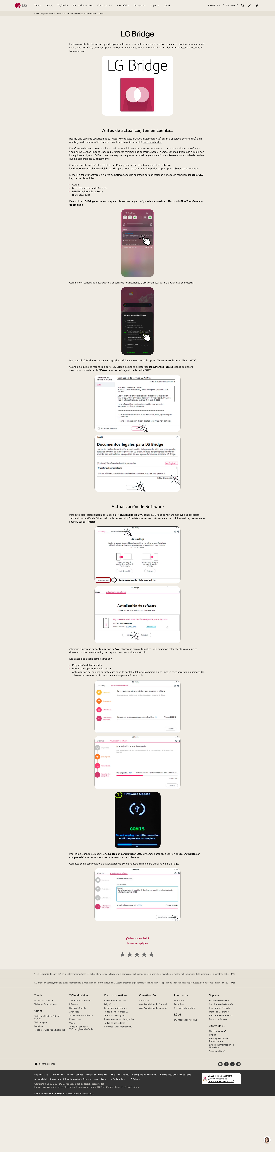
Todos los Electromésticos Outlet (47, 1017)
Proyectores (75, 1019)
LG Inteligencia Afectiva (185, 1019)
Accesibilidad (40, 1079)
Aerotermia (144, 1000)
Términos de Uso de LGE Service (67, 1074)
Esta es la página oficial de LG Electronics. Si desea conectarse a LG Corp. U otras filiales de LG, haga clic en (86, 1087)
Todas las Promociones (45, 1004)
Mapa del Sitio (41, 1074)
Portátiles (179, 1004)
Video (72, 1023)
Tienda (37, 5)
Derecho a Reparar (218, 1019)
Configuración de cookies (144, 1074)
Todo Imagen (40, 1022)
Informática (122, 5)
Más (233, 974)
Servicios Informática (184, 1008)
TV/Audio (62, 5)
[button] (242, 5)
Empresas (230, 5)
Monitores (39, 1026)
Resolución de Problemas (221, 1015)
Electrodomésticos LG (115, 1000)
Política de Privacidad (96, 1074)
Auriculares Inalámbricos (81, 1015)
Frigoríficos (109, 1004)
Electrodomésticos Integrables (119, 1019)
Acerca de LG (217, 1025)
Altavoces (74, 1011)
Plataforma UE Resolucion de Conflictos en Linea (74, 1079)
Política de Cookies (119, 1074)
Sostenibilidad (214, 5)
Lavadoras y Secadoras (115, 1008)
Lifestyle (73, 1004)
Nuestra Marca (216, 1031)
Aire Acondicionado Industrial (153, 1008)
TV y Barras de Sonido (80, 1000)
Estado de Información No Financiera (221, 1046)
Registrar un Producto (219, 1008)
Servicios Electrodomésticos (118, 1026)
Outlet (49, 5)
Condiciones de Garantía (221, 1004)
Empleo (212, 1034)
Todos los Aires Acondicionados (49, 1029)
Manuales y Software (219, 1011)
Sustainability (215, 1051)
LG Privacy (135, 1079)
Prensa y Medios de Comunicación (218, 1039)
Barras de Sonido (77, 1008)
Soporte (154, 5)
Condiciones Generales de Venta (175, 1074)
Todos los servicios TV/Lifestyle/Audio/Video (81, 1028)
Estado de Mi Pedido (44, 1000)
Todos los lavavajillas (114, 1015)
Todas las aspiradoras (114, 1023)
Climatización (104, 5)
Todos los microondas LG (116, 1011)
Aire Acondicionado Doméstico (154, 1004)
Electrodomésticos (82, 5)
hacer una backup (152, 142)
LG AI (167, 5)
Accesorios (140, 5)
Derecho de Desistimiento (113, 1079)
